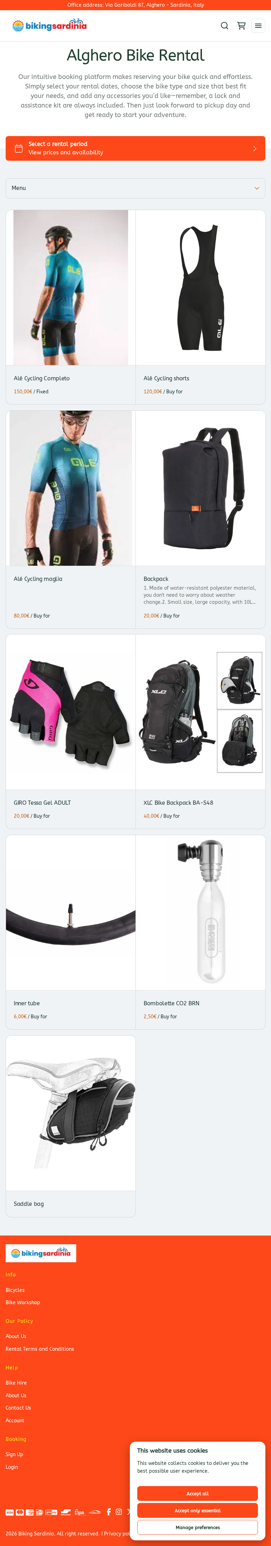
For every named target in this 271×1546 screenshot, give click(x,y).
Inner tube (27, 1003)
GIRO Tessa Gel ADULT (42, 803)
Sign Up (14, 1455)
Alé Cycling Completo (42, 378)
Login (12, 1467)
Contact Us (18, 1408)
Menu (19, 188)
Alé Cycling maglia (38, 579)
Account (15, 1421)
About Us (16, 1336)
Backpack (156, 579)
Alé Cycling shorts (166, 378)
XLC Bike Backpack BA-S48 (178, 803)
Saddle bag (29, 1204)
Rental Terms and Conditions (40, 1349)
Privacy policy (120, 1534)
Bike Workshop (23, 1303)
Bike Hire (16, 1383)
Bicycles (15, 1290)
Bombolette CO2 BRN (171, 1003)
